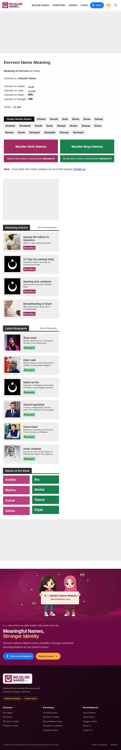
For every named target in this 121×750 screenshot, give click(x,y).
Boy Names (8, 713)
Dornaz (99, 119)
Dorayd (61, 126)
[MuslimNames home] (17, 679)
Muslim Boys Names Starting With (87, 158)
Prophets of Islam (10, 726)
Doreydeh (49, 132)
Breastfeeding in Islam (52, 721)
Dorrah (54, 119)
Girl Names (8, 717)
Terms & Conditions (99, 745)
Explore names (48, 656)
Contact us (79, 169)
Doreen (41, 119)
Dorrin (21, 132)
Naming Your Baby (51, 717)
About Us (87, 726)
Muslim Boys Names (87, 146)
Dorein (73, 126)
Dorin (49, 126)
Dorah (38, 126)
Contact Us (88, 730)
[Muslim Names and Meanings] (12, 5)
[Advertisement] (60, 32)
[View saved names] (108, 5)
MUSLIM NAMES (40, 5)
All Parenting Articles (47, 227)
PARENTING (59, 5)
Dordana (10, 126)
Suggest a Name (90, 721)
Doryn (97, 126)
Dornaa (86, 126)
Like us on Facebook (20, 656)
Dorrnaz (64, 132)
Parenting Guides (50, 713)
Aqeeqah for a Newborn (53, 726)
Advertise (114, 745)
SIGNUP (73, 5)
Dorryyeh (34, 132)
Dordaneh (25, 126)
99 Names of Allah (11, 721)
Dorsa (87, 119)
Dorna (75, 119)
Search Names (89, 713)
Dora (65, 119)
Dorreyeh (78, 132)
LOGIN (84, 5)
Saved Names (89, 717)
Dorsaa (9, 132)
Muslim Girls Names (30, 146)
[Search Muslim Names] (116, 5)
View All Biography (48, 328)
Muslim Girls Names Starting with (31, 158)
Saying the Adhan (50, 730)
